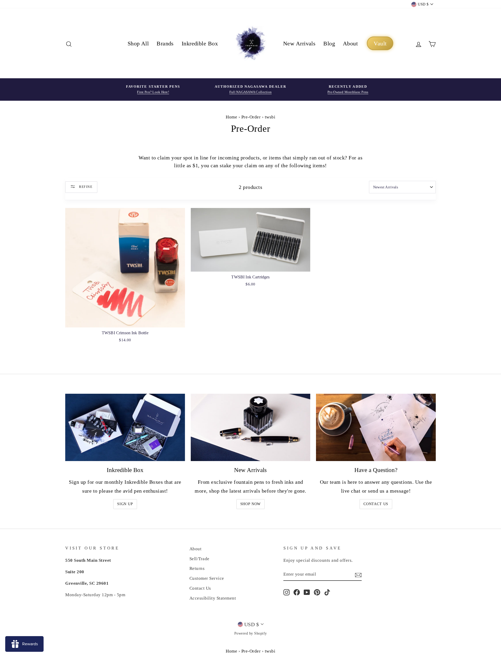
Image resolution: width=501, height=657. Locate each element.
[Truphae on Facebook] (297, 592)
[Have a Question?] (376, 427)
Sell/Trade (199, 558)
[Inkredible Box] (125, 427)
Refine (85, 186)
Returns (197, 568)
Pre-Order (251, 117)
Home (231, 117)
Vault (380, 43)
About (350, 43)
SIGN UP (125, 504)
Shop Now (250, 504)
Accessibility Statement (212, 598)
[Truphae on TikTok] (327, 592)
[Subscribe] (358, 574)
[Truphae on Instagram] (286, 592)
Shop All (138, 43)
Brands (165, 43)
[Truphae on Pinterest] (317, 592)
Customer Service (206, 578)
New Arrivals (299, 43)
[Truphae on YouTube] (307, 592)
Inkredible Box (200, 43)
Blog (329, 43)
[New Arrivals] (251, 427)
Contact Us (375, 504)
